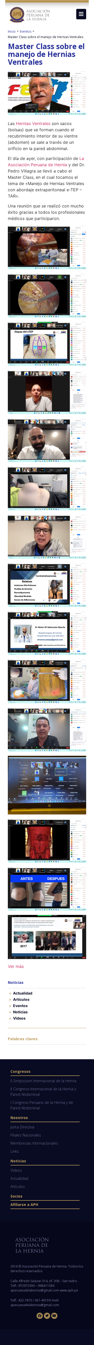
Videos (19, 1018)
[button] (81, 14)
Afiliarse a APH (24, 1204)
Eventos (25, 31)
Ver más (16, 966)
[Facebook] (40, 1316)
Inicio (12, 31)
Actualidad (22, 993)
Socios (16, 1196)
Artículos (21, 999)
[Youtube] (54, 1316)
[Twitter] (47, 1316)
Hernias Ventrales (33, 123)
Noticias (20, 1012)
